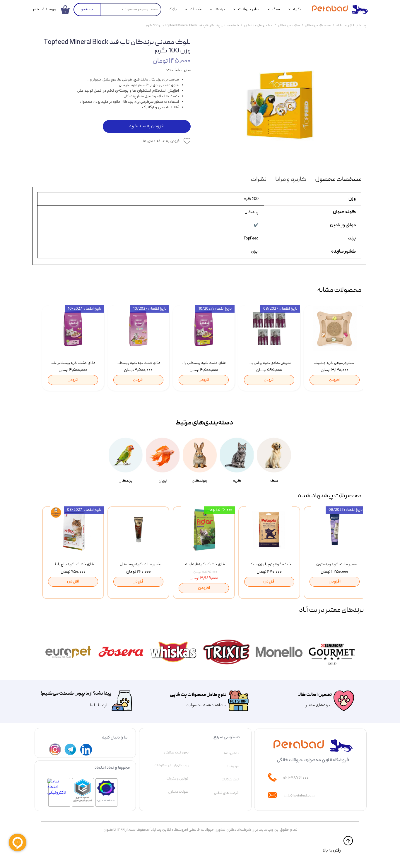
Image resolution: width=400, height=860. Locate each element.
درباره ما (233, 766)
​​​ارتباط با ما (98, 705)
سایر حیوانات (248, 9)
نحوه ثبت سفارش (176, 752)
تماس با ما (231, 753)
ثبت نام (38, 9)
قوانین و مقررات (178, 778)
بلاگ (173, 9)
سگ (276, 9)
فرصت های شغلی (226, 793)
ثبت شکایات (230, 779)
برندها (220, 9)
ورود (52, 9)
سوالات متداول (178, 791)
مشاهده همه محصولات (206, 705)
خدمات (195, 9)
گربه (297, 9)
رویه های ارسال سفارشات (172, 765)
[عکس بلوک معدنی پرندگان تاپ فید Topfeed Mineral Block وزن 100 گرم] (282, 100)
